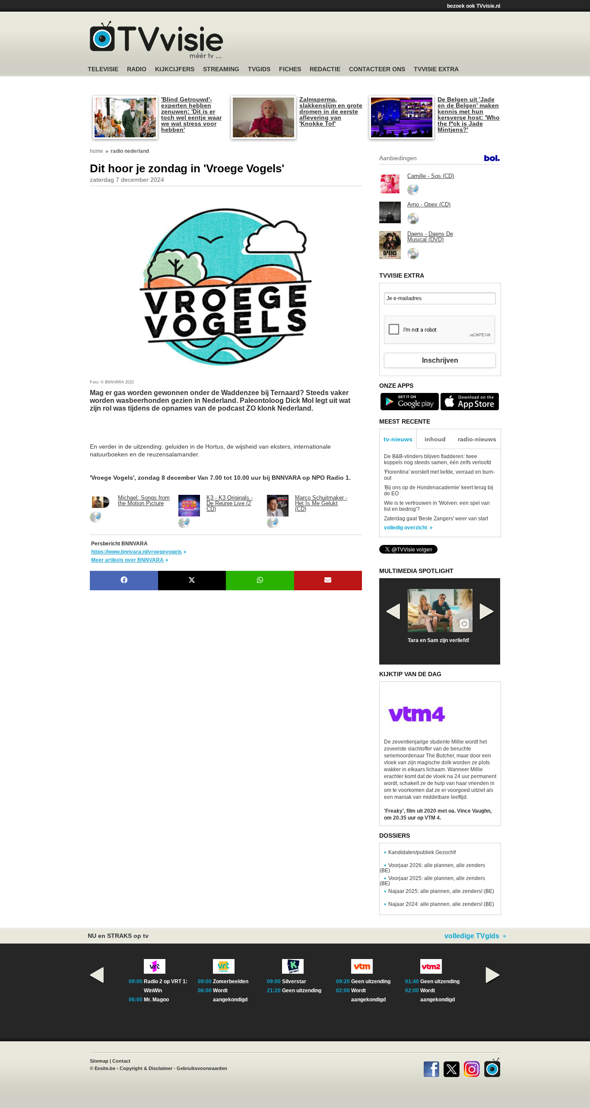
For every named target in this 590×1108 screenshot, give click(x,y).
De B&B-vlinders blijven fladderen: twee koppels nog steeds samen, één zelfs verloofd (437, 459)
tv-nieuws (398, 439)
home (96, 151)
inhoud (435, 439)
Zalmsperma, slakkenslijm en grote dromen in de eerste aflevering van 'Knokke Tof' (330, 111)
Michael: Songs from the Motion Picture (144, 500)
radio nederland (130, 151)
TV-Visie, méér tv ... (156, 39)
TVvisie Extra (436, 69)
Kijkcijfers (174, 69)
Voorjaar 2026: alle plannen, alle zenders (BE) (432, 868)
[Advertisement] (159, 432)
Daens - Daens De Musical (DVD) (430, 237)
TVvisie (492, 1067)
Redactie (325, 69)
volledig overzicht (405, 528)
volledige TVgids (471, 936)
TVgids (259, 69)
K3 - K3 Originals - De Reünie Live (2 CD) (229, 503)
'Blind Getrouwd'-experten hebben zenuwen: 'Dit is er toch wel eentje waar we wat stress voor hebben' (191, 114)
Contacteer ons (377, 69)
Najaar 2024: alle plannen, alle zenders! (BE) (441, 904)
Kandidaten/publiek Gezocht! (422, 852)
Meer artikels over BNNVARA (127, 560)
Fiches (290, 69)
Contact (121, 1061)
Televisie (103, 69)
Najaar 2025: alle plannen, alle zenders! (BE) (441, 891)
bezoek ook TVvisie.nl (473, 6)
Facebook (431, 1067)
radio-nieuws (477, 439)
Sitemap (99, 1061)
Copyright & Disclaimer (146, 1068)
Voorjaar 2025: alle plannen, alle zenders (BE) (432, 880)
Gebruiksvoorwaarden (202, 1068)
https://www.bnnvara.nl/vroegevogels (136, 552)
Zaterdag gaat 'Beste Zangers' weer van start (436, 519)
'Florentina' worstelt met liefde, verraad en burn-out (439, 475)
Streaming (221, 69)
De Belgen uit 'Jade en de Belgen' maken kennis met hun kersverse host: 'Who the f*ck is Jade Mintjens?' (469, 114)
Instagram (472, 1067)
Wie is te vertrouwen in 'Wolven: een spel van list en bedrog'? (437, 506)
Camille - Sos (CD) (430, 176)
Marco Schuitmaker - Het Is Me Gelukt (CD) (321, 503)
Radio (136, 69)
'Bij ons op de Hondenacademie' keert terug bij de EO (438, 490)
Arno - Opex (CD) (428, 204)
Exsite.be (105, 1068)
